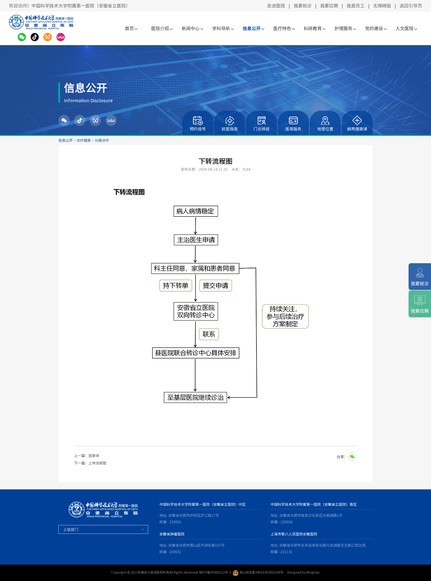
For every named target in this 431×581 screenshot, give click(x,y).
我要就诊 (303, 5)
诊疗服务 (84, 140)
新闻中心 (191, 28)
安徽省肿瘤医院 (172, 534)
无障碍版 (382, 5)
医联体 (93, 455)
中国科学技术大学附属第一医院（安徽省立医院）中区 (202, 504)
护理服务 (343, 28)
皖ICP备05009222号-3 (215, 572)
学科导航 (221, 28)
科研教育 (313, 28)
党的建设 (374, 28)
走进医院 (276, 5)
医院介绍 (160, 28)
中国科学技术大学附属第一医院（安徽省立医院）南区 (313, 504)
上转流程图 (97, 463)
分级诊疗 (102, 140)
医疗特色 (282, 28)
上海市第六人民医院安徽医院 (293, 534)
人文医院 (404, 28)
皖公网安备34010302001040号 (262, 572)
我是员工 (356, 5)
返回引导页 (411, 5)
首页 (129, 28)
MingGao (313, 572)
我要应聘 (329, 5)
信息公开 (252, 28)
